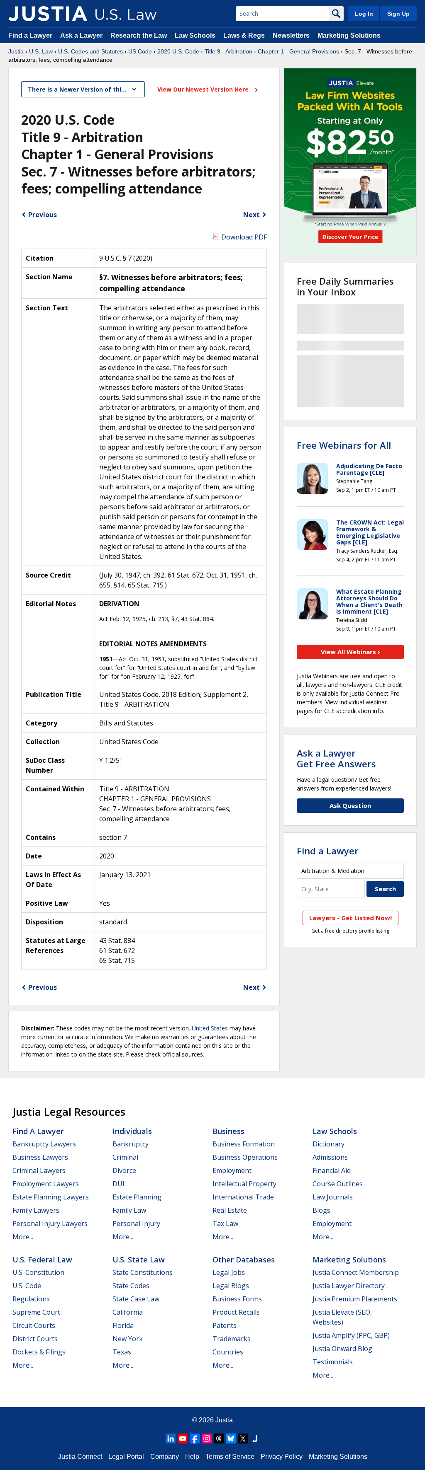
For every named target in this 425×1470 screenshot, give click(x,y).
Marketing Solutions (349, 35)
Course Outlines (338, 1183)
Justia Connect (80, 1456)
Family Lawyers (35, 1210)
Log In (364, 13)
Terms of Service (229, 1456)
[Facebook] (195, 1438)
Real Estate (229, 1210)
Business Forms (237, 1298)
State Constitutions (142, 1272)
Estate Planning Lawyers (50, 1197)
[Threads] (219, 1438)
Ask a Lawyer (82, 35)
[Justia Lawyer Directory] (255, 1438)
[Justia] (47, 13)
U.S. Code (26, 1285)
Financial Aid (332, 1170)
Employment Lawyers (45, 1183)
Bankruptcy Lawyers (44, 1143)
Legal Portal (126, 1456)
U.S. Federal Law (42, 1259)
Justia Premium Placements (355, 1298)
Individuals (132, 1131)
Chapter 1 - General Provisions (298, 51)
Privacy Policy (282, 1456)
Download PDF (244, 237)
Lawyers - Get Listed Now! (350, 918)
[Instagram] (207, 1438)
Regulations (31, 1298)
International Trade (243, 1197)
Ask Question (350, 805)
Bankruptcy (130, 1143)
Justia (16, 51)
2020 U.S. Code (178, 51)
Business (228, 1131)
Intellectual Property (244, 1183)
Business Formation (243, 1143)
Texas (121, 1351)
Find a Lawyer (30, 35)
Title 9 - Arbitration (228, 51)
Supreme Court (36, 1312)
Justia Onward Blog (342, 1348)
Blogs (321, 1210)
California (127, 1312)
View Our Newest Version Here (203, 89)
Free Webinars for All (344, 445)
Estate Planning (136, 1197)
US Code (140, 51)
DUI (118, 1183)
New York (127, 1338)
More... (22, 1236)
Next (251, 214)
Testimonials (333, 1361)
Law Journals (333, 1197)
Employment (232, 1170)
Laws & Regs (244, 35)
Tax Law (225, 1223)
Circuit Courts (33, 1325)
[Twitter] (243, 1438)
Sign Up (398, 13)
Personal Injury (136, 1223)
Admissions (330, 1157)
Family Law (129, 1210)
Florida (123, 1325)
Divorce (124, 1170)
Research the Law (138, 35)
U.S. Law (41, 51)
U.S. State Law (138, 1259)
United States (210, 1028)
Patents (224, 1325)
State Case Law (135, 1298)
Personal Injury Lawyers (50, 1223)
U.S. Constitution (38, 1272)
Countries (227, 1351)
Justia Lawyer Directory (349, 1285)
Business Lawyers (40, 1157)
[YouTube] (183, 1438)
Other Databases (243, 1259)
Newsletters (291, 35)
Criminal (125, 1157)
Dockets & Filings (39, 1351)
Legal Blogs (230, 1285)
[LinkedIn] (171, 1438)
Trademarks (231, 1338)
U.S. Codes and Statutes (90, 51)
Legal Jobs (228, 1272)
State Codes (130, 1285)
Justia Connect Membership (356, 1272)
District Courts (35, 1338)
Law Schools (195, 35)
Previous (42, 214)
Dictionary (328, 1143)
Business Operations (245, 1157)
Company (164, 1456)
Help (192, 1456)
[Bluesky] (231, 1438)
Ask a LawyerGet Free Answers (336, 758)
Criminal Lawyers (39, 1170)
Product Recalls (236, 1312)
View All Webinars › (350, 652)
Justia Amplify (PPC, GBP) (351, 1335)
